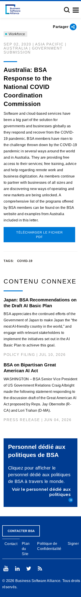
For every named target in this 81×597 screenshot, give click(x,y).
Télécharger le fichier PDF (39, 235)
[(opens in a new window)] (5, 568)
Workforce (16, 34)
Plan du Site (25, 549)
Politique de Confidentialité (49, 546)
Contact (10, 544)
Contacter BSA (21, 531)
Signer (73, 543)
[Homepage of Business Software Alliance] (13, 9)
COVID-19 (25, 261)
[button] (67, 10)
